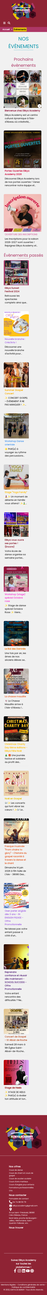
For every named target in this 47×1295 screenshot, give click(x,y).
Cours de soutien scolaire (20, 1178)
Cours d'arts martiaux (18, 1181)
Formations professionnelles (21, 1187)
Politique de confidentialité (23, 1287)
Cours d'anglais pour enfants (21, 1184)
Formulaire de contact (19, 1198)
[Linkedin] (23, 1271)
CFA (10, 1190)
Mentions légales (8, 1284)
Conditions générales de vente (31, 1284)
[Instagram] (19, 1271)
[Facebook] (15, 1271)
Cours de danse (16, 1170)
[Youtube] (28, 1271)
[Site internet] (32, 1271)
